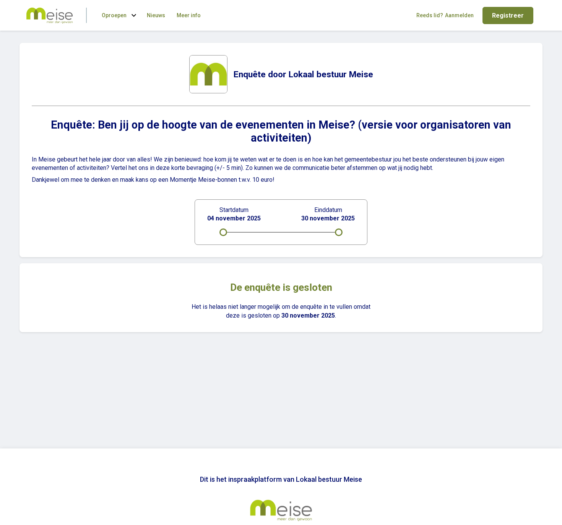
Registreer (508, 15)
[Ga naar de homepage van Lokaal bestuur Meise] (49, 15)
